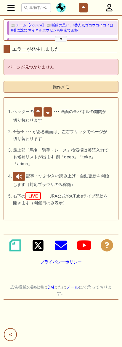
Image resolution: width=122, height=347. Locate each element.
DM (50, 286)
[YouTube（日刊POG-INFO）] (84, 245)
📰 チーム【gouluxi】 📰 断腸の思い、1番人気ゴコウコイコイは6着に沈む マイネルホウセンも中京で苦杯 (62, 27)
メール (72, 286)
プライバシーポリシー (61, 261)
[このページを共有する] (10, 334)
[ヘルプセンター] (107, 245)
